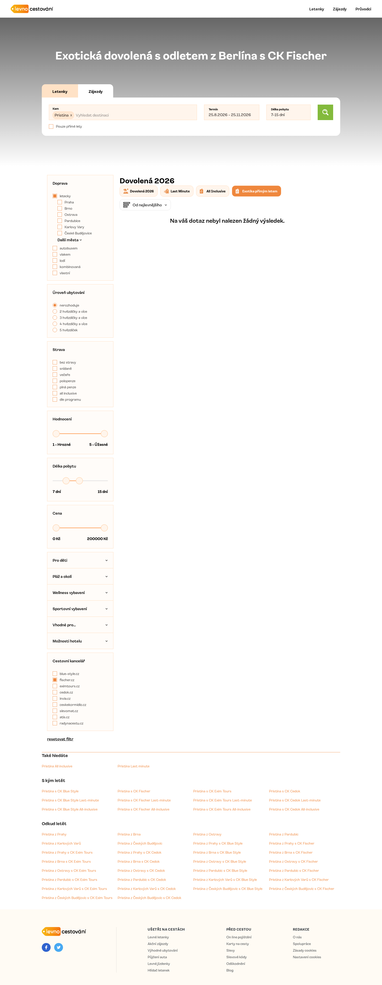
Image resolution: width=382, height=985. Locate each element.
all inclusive (68, 393)
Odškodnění (235, 964)
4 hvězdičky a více (73, 324)
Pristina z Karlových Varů (61, 843)
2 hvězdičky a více (73, 311)
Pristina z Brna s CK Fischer (291, 852)
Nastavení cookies (307, 957)
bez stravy (68, 362)
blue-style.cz (69, 674)
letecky (65, 196)
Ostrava (71, 215)
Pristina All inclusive (57, 766)
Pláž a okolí (62, 576)
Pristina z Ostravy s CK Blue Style (219, 861)
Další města (67, 239)
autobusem (69, 248)
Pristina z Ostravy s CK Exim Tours (69, 870)
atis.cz (64, 717)
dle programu (70, 399)
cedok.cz (66, 692)
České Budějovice (78, 233)
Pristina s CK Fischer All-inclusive (143, 809)
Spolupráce (302, 944)
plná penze (68, 387)
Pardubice (72, 221)
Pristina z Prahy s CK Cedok (139, 852)
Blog (229, 970)
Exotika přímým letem (259, 191)
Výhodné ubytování (163, 950)
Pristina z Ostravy (207, 834)
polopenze (67, 381)
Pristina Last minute (133, 766)
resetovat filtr (60, 738)
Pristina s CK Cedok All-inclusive (294, 809)
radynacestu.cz (71, 723)
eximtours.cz (70, 686)
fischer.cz (67, 680)
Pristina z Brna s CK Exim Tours (66, 861)
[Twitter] (58, 947)
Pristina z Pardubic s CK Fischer (294, 870)
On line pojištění (239, 937)
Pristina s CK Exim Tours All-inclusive (221, 809)
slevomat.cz (69, 711)
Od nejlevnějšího (147, 204)
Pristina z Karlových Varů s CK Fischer (299, 880)
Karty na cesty (237, 944)
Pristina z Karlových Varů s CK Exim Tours (74, 889)
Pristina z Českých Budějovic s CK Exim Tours (77, 898)
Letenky (316, 8)
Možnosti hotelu (67, 640)
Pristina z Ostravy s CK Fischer (293, 861)
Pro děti (60, 560)
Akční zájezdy (158, 944)
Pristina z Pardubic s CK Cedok (142, 880)
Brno (68, 208)
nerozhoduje (69, 305)
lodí (62, 261)
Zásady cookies (305, 950)
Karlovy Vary (74, 227)
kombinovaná (70, 267)
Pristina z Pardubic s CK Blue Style (220, 870)
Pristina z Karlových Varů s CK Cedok (147, 889)
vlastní (65, 273)
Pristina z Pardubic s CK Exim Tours (69, 880)
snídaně (66, 368)
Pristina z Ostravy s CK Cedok (141, 870)
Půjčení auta (157, 957)
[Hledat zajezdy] (325, 112)
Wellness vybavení (69, 592)
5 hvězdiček (69, 330)
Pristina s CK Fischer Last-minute (144, 800)
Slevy (230, 950)
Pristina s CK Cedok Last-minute (295, 800)
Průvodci (363, 8)
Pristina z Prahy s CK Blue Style (218, 843)
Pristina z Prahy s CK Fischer (291, 843)
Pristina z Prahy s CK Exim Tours (67, 852)
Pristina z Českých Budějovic (140, 843)
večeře (65, 375)
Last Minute (180, 191)
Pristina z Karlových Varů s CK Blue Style (225, 880)
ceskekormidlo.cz (73, 705)
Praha (69, 202)
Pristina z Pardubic (283, 834)
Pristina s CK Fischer (134, 791)
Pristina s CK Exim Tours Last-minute (222, 800)
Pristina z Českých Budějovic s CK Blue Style (227, 889)
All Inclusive (215, 191)
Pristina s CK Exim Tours (212, 791)
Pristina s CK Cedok (284, 791)
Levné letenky (158, 937)
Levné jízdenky (159, 964)
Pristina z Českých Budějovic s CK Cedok (149, 898)
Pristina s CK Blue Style (60, 791)
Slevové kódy (236, 957)
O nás (297, 937)
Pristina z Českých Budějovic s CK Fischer (301, 889)
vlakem (65, 254)
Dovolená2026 (142, 191)
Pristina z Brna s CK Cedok (139, 861)
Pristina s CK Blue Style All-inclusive (69, 809)
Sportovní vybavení (70, 608)
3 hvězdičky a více (73, 318)
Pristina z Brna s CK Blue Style (217, 852)
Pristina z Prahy (54, 834)
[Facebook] (46, 947)
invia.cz (65, 698)
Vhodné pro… (64, 624)
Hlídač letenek (159, 970)
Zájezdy (340, 8)
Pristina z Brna (129, 834)
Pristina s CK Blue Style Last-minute (70, 800)
